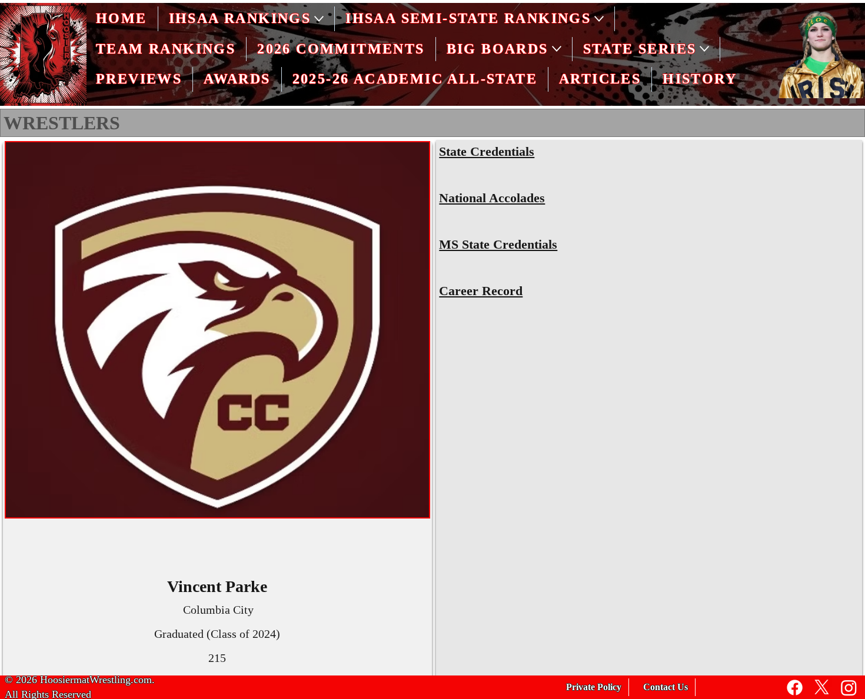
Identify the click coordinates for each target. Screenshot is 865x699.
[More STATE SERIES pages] (704, 48)
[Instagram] (849, 687)
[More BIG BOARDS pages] (556, 48)
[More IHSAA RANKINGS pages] (319, 19)
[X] (821, 687)
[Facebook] (794, 687)
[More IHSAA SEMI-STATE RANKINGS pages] (599, 19)
